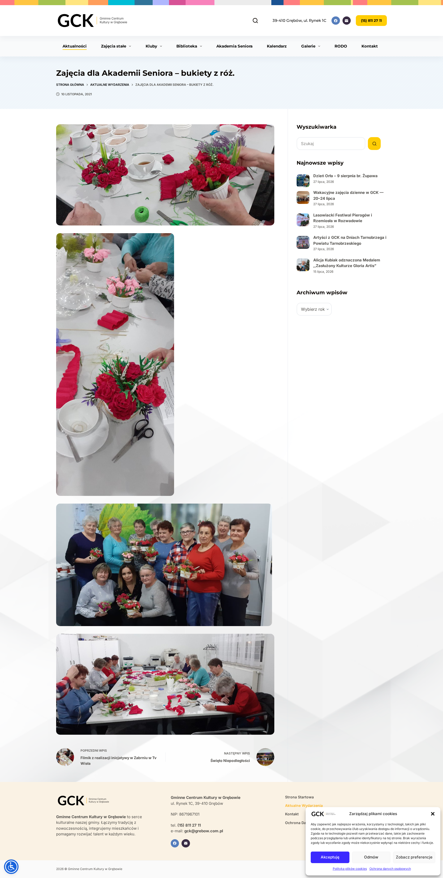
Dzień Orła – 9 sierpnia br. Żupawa (345, 175)
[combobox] (331, 143)
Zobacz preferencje (414, 857)
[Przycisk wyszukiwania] (374, 143)
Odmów (371, 857)
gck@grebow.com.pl (203, 830)
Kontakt (369, 46)
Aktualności (75, 46)
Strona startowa (299, 797)
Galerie (308, 46)
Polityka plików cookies (350, 869)
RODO (341, 46)
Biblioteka (186, 46)
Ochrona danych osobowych (390, 869)
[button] (432, 813)
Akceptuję (330, 857)
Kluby (151, 46)
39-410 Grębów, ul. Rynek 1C (299, 20)
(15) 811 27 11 (371, 20)
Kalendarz (277, 46)
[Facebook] (335, 20)
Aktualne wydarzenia (304, 805)
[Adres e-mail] (347, 20)
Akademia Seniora (234, 46)
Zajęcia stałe (113, 46)
